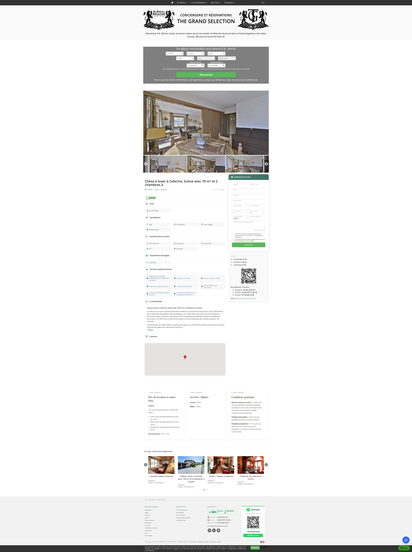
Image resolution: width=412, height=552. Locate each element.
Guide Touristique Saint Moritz (159, 286)
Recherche (206, 74)
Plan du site (193, 542)
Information (148, 510)
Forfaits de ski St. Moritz (184, 286)
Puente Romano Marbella (183, 518)
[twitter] (214, 530)
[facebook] (209, 530)
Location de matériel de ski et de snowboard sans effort (185, 294)
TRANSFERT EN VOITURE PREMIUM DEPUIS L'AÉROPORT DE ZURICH (159, 278)
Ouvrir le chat (253, 535)
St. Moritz (181, 3)
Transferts (228, 3)
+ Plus (150, 329)
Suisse (157, 190)
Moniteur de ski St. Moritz (212, 278)
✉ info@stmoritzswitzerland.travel (218, 526)
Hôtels (146, 518)
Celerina (164, 190)
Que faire (215, 3)
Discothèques (149, 535)
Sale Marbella (180, 512)
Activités (147, 525)
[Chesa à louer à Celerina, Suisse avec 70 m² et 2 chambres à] (206, 123)
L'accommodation (198, 3)
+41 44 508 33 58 (223, 523)
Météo (146, 512)
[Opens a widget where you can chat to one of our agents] (404, 548)
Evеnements (148, 530)
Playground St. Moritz (183, 278)
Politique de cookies (203, 542)
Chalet (150, 190)
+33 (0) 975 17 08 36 (224, 520)
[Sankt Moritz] (172, 2)
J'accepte (255, 548)
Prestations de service (151, 528)
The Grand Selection (182, 510)
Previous (145, 164)
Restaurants (148, 523)
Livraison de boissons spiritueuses (210, 286)
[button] (185, 357)
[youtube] (218, 530)
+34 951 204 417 (222, 517)
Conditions (213, 542)
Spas (146, 533)
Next (266, 164)
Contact (219, 542)
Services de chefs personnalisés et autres (159, 294)
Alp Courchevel (180, 515)
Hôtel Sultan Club (181, 520)
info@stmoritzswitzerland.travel (245, 298)
